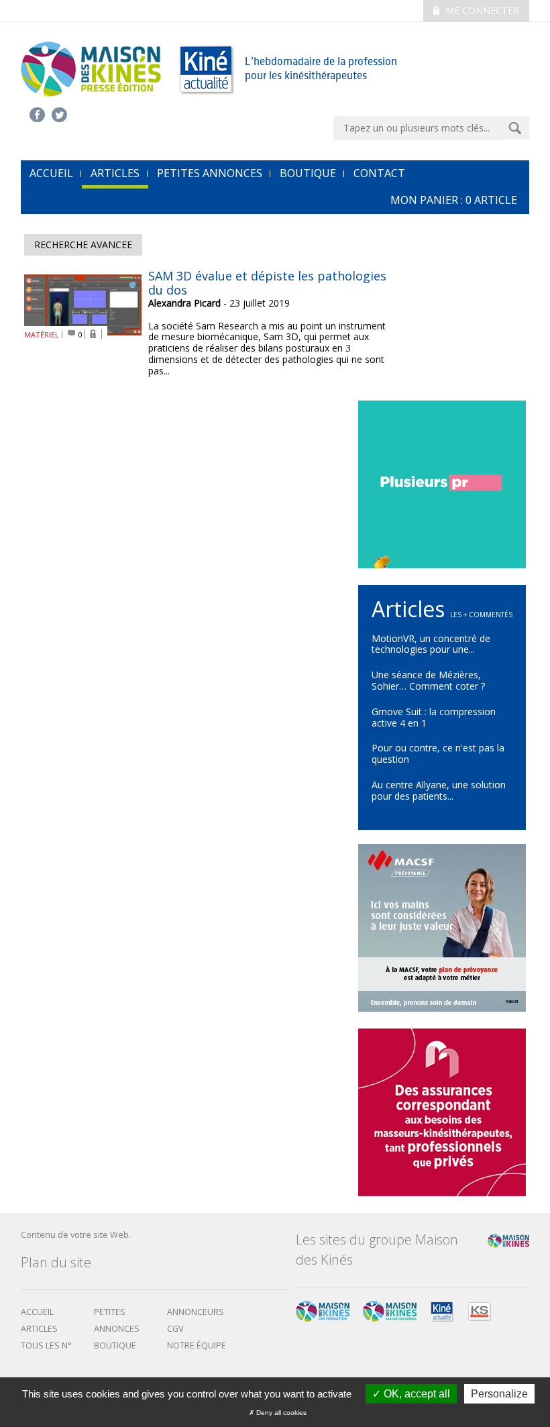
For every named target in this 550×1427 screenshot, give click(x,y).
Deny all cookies (280, 1412)
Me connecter (481, 10)
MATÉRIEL (41, 334)
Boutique (308, 173)
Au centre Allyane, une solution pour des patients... (439, 790)
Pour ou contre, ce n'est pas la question (438, 753)
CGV (175, 1328)
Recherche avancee (83, 244)
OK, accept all (415, 1393)
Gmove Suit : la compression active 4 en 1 (434, 717)
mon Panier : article (453, 200)
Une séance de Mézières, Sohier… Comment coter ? (428, 680)
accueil (51, 173)
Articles (115, 173)
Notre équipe (196, 1345)
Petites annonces (209, 173)
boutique (115, 1345)
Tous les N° (46, 1345)
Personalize (499, 1393)
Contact (379, 173)
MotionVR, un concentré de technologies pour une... (431, 644)
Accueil (37, 1312)
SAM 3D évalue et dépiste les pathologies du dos (267, 283)
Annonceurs (195, 1312)
